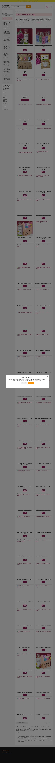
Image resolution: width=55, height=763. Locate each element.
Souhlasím (31, 383)
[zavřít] (47, 376)
